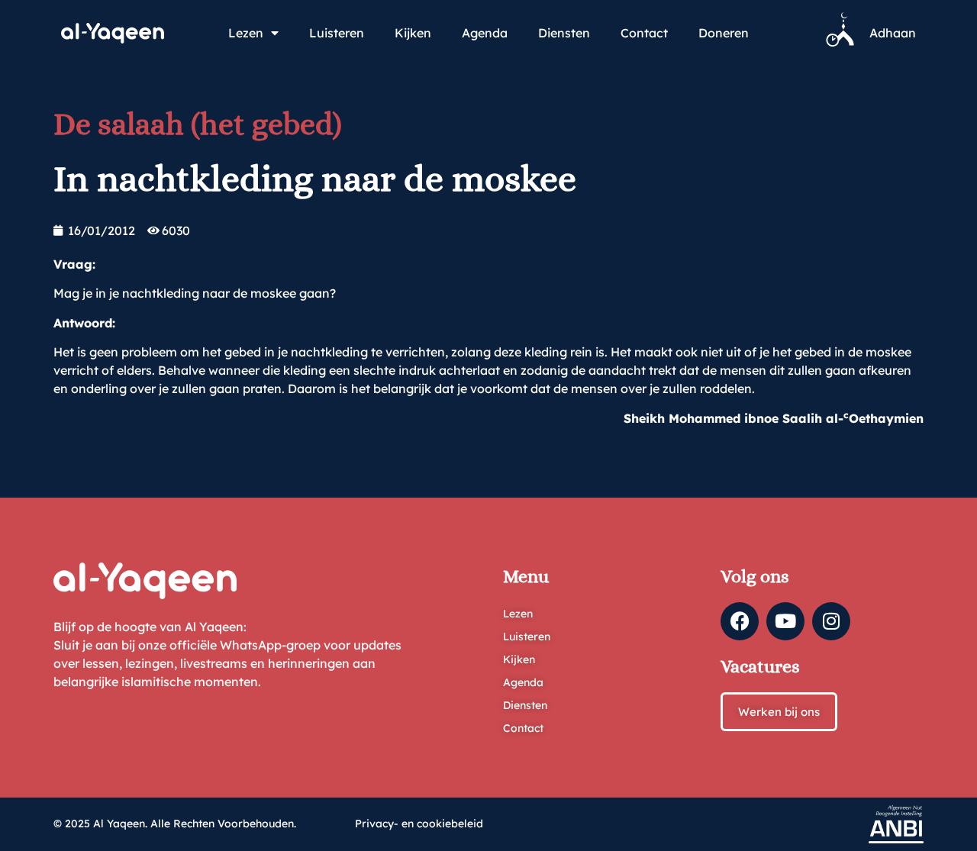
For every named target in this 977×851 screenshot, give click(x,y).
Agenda (485, 32)
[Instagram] (831, 621)
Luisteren (336, 32)
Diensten (564, 32)
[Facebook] (740, 621)
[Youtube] (785, 621)
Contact (644, 32)
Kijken (413, 32)
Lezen (245, 32)
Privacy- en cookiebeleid (419, 823)
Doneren (723, 32)
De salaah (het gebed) (197, 124)
